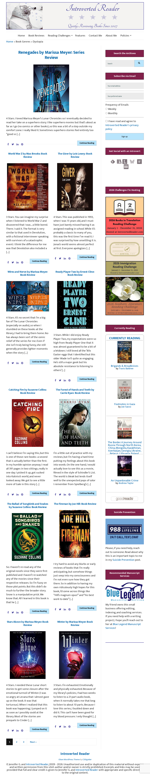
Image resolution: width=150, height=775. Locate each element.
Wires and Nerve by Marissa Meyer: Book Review (28, 273)
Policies (124, 36)
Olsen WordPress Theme (69, 759)
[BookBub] (126, 166)
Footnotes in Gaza (124, 404)
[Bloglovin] (139, 161)
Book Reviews (36, 36)
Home (21, 36)
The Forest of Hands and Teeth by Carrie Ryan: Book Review (75, 391)
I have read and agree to (122, 125)
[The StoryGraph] (119, 161)
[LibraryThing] (124, 161)
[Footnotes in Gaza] (124, 389)
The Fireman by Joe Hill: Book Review (75, 504)
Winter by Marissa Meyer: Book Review (75, 623)
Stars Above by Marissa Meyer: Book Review (27, 623)
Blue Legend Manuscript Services (123, 626)
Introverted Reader (75, 754)
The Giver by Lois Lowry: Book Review (75, 155)
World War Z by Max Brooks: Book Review (27, 155)
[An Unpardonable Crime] (124, 465)
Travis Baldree (126, 368)
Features (80, 36)
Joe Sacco (126, 407)
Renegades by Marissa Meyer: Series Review (51, 55)
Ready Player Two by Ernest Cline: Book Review (75, 273)
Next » (33, 742)
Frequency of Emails (117, 105)
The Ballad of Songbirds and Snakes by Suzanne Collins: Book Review (27, 505)
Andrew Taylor (126, 483)
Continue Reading (87, 143)
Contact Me (95, 36)
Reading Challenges (59, 36)
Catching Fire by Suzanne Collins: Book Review (28, 391)
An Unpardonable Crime (124, 480)
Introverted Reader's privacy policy (122, 127)
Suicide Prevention (123, 560)
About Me (111, 36)
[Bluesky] (132, 161)
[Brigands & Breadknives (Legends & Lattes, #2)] (124, 352)
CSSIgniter (87, 759)
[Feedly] (112, 161)
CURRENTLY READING (124, 338)
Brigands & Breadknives (124, 366)
